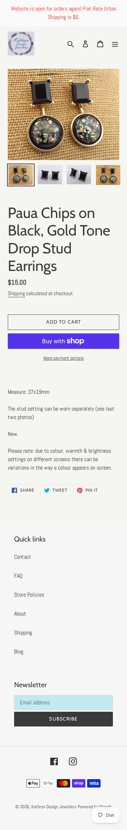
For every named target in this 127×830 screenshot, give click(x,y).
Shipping (16, 293)
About (20, 613)
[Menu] (115, 43)
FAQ (18, 575)
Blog (18, 651)
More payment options (63, 358)
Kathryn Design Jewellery (53, 807)
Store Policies (29, 594)
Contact (22, 556)
